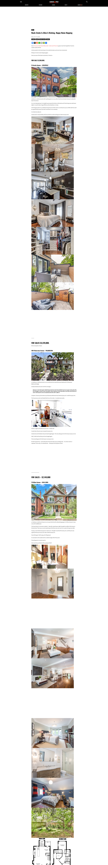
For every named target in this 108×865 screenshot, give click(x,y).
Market (37, 39)
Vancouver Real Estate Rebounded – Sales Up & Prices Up (46, 45)
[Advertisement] (54, 18)
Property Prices (42, 39)
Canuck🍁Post (54, 2)
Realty (33, 29)
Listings (33, 39)
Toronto (47, 39)
